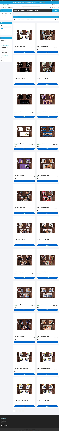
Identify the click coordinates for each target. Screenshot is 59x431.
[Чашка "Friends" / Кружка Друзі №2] (47, 34)
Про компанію (3, 15)
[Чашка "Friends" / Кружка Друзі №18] (47, 292)
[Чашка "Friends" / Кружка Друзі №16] (47, 260)
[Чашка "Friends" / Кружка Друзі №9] (24, 163)
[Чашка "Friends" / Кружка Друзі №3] (24, 67)
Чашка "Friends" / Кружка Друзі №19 (19, 336)
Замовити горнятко (41, 2)
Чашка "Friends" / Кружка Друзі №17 (19, 304)
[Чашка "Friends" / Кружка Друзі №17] (24, 292)
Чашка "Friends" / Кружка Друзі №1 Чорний (21, 368)
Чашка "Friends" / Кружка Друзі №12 (43, 207)
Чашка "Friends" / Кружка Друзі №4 (42, 78)
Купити (25, 52)
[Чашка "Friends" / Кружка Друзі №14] (47, 228)
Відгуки (2, 422)
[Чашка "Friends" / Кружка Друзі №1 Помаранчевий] (47, 389)
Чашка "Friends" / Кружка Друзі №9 (19, 175)
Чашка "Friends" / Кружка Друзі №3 (19, 78)
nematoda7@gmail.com (4, 55)
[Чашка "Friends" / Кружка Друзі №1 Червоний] (47, 356)
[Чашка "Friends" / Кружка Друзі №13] (24, 228)
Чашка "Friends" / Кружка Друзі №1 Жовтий (21, 400)
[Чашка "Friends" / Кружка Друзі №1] (24, 34)
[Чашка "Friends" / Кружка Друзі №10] (47, 163)
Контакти (36, 10)
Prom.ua (34, 429)
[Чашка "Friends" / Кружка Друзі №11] (24, 195)
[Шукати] (23, 7)
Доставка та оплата (30, 10)
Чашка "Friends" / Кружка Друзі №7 (19, 143)
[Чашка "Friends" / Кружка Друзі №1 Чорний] (24, 356)
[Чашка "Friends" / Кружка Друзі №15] (24, 260)
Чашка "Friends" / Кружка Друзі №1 (19, 46)
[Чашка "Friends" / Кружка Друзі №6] (47, 99)
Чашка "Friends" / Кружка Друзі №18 (43, 304)
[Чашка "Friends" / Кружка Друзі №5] (24, 99)
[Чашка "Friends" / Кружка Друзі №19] (24, 324)
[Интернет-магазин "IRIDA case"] (1, 7)
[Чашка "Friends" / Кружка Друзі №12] (47, 195)
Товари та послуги (21, 10)
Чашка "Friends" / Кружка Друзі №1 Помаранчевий (45, 400)
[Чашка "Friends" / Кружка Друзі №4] (47, 67)
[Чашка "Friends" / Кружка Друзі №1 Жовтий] (24, 389)
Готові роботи (3, 421)
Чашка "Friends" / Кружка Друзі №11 (19, 207)
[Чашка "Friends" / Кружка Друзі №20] (47, 324)
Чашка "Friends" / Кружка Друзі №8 (42, 143)
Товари (2, 420)
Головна (15, 10)
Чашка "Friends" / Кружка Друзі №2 (42, 46)
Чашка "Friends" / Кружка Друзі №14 (43, 239)
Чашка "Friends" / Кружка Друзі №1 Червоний (44, 368)
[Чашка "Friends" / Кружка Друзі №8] (47, 131)
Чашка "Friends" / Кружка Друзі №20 (43, 336)
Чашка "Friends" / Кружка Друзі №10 (43, 175)
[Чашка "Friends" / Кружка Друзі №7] (24, 131)
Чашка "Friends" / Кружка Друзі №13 (19, 239)
